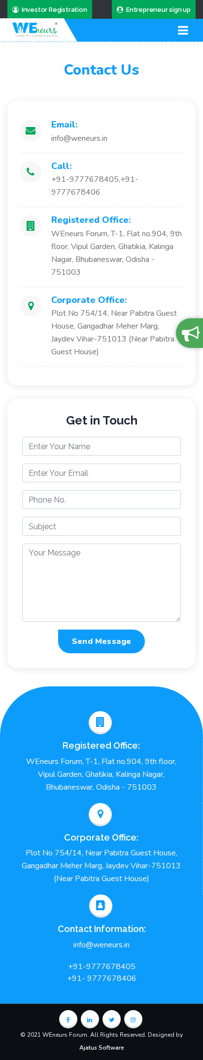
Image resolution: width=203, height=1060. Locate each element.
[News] (189, 332)
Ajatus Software (101, 1048)
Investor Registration (54, 9)
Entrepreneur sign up (158, 9)
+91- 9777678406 (101, 978)
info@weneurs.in (101, 944)
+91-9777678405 (101, 966)
